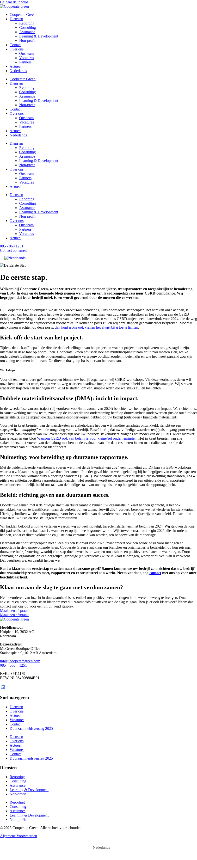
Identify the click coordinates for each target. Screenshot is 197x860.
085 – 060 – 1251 (13, 665)
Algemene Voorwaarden (18, 836)
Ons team (26, 53)
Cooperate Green (23, 14)
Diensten (16, 19)
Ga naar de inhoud (14, 2)
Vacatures (26, 58)
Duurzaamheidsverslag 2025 (31, 728)
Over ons (17, 49)
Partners (25, 62)
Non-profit (27, 40)
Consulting (27, 27)
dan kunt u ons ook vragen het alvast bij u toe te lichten (96, 327)
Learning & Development (38, 36)
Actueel (15, 66)
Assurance (27, 32)
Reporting (26, 23)
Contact (15, 45)
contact (155, 573)
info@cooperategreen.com (20, 661)
